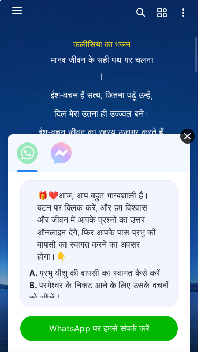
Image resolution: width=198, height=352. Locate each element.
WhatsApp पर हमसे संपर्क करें (99, 328)
